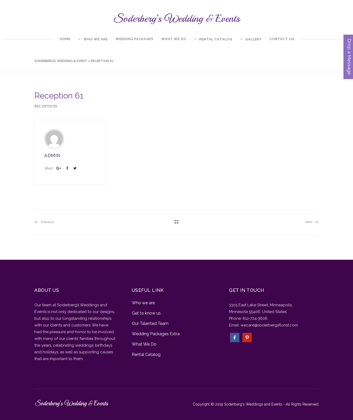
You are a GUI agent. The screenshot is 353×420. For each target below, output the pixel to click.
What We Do (144, 344)
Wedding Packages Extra (156, 333)
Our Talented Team (150, 323)
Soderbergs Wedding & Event (60, 61)
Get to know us (146, 313)
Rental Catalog (146, 354)
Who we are (143, 302)
